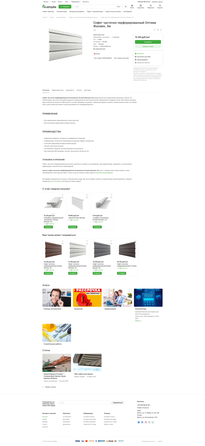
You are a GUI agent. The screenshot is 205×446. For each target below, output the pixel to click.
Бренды (45, 422)
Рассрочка (78, 309)
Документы (70, 90)
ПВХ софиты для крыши (83, 374)
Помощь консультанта (52, 309)
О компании (67, 416)
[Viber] (149, 422)
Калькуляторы (140, 309)
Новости (45, 427)
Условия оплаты (89, 416)
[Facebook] (142, 422)
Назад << (138, 321)
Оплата (79, 90)
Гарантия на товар (90, 424)
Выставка (66, 419)
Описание (45, 90)
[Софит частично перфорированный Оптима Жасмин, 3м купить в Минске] (66, 45)
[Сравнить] (158, 30)
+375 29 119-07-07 (143, 2)
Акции (44, 419)
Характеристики (58, 90)
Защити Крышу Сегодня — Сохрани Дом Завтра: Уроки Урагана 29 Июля (55, 376)
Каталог (45, 416)
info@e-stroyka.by (143, 408)
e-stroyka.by (57, 181)
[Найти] (126, 6)
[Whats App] (152, 422)
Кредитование (110, 309)
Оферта (160, 441)
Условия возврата (90, 422)
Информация (88, 413)
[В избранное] (154, 30)
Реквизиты (66, 422)
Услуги (44, 424)
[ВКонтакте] (138, 422)
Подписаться (118, 402)
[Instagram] (145, 422)
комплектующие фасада (104, 172)
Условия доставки (90, 419)
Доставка (87, 90)
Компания (66, 413)
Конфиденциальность (148, 441)
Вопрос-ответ (108, 424)
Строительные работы (52, 344)
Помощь (107, 413)
